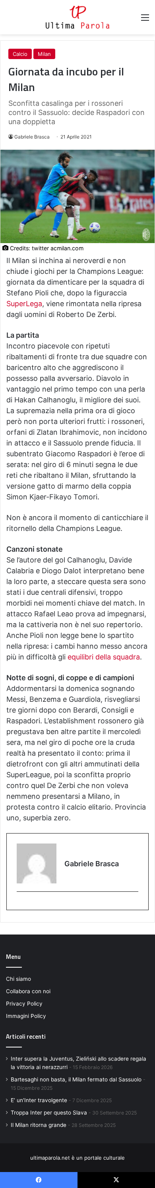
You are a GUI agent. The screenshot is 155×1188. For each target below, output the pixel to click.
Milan (44, 54)
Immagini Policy (26, 1016)
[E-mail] (21, 905)
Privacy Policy (24, 1003)
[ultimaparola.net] (77, 17)
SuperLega (24, 303)
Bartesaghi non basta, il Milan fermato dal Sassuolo (76, 1079)
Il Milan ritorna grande (38, 1125)
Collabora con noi (28, 991)
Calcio (20, 54)
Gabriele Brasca (32, 137)
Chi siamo (18, 979)
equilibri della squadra (104, 657)
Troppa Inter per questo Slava (49, 1112)
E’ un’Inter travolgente (39, 1100)
